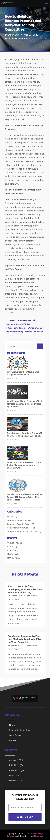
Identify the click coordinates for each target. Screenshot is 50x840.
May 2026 (11, 554)
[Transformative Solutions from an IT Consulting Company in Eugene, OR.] (17, 424)
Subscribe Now (25, 816)
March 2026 (12, 558)
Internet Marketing (19, 730)
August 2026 (13, 543)
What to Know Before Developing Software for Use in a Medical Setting (25, 589)
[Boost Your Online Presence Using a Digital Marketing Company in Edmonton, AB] (17, 453)
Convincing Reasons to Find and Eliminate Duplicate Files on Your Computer (25, 639)
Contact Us (15, 740)
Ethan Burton (15, 34)
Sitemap (39, 836)
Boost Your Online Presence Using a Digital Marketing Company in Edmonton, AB (24, 465)
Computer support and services (22, 531)
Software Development (17, 38)
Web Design (15, 735)
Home (12, 725)
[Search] (40, 346)
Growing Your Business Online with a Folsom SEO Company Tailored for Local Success (24, 497)
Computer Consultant (17, 520)
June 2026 (11, 550)
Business (11, 516)
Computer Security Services (19, 528)
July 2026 (11, 546)
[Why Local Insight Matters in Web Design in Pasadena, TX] (17, 363)
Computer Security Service (19, 524)
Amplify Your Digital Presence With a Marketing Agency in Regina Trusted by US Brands (24, 404)
